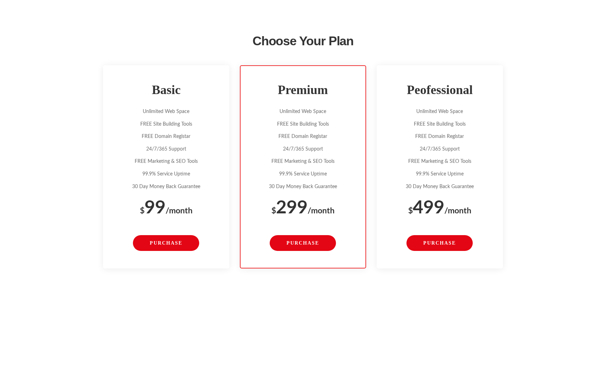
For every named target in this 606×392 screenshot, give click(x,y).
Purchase (166, 243)
